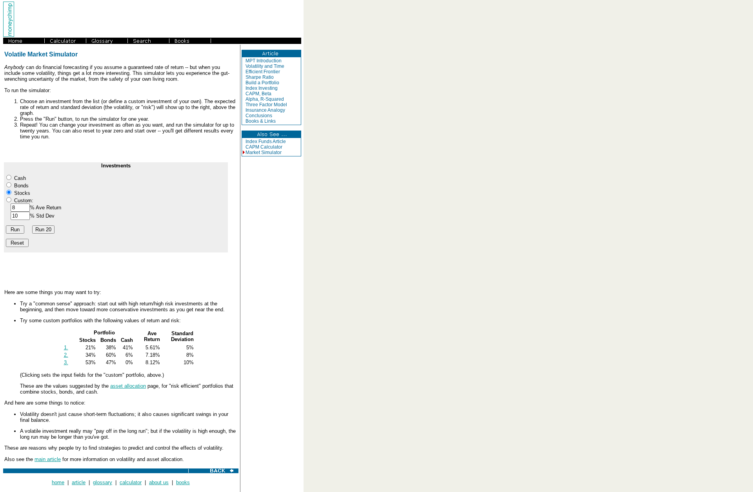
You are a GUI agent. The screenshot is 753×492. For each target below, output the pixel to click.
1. (66, 347)
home (58, 482)
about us (159, 482)
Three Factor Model (266, 104)
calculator (131, 482)
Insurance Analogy (265, 110)
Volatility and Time (265, 66)
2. (66, 355)
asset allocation (128, 386)
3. (66, 362)
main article (48, 459)
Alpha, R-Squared (265, 99)
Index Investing (262, 88)
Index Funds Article (266, 141)
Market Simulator (264, 152)
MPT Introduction (264, 61)
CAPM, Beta (258, 93)
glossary (102, 482)
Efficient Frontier (263, 71)
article (78, 482)
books (183, 482)
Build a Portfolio (262, 82)
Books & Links (261, 121)
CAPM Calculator (264, 147)
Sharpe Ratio (260, 77)
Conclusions (259, 115)
